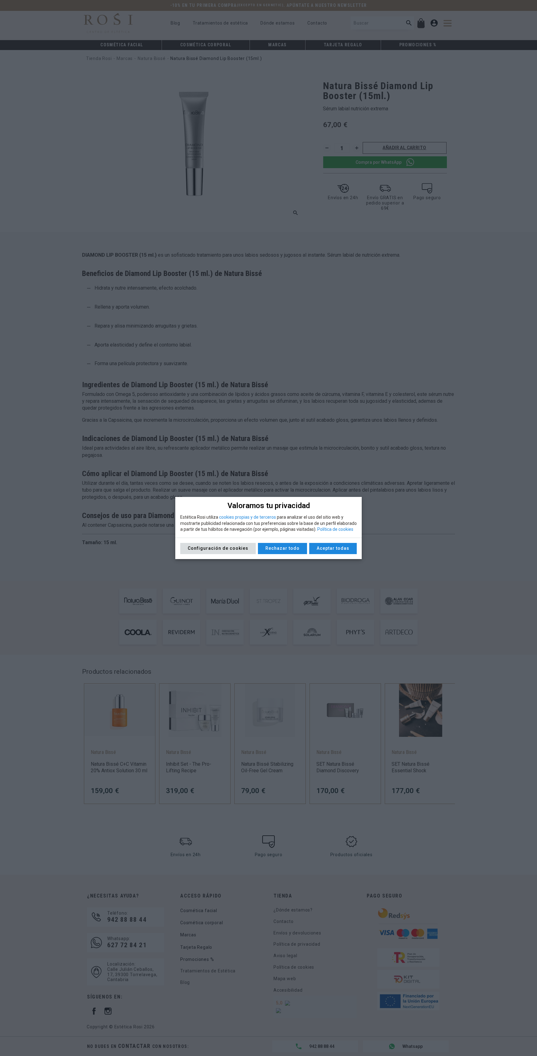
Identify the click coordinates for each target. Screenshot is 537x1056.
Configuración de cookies (218, 548)
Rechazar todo (282, 548)
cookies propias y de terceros (247, 517)
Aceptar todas (333, 548)
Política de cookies (335, 529)
